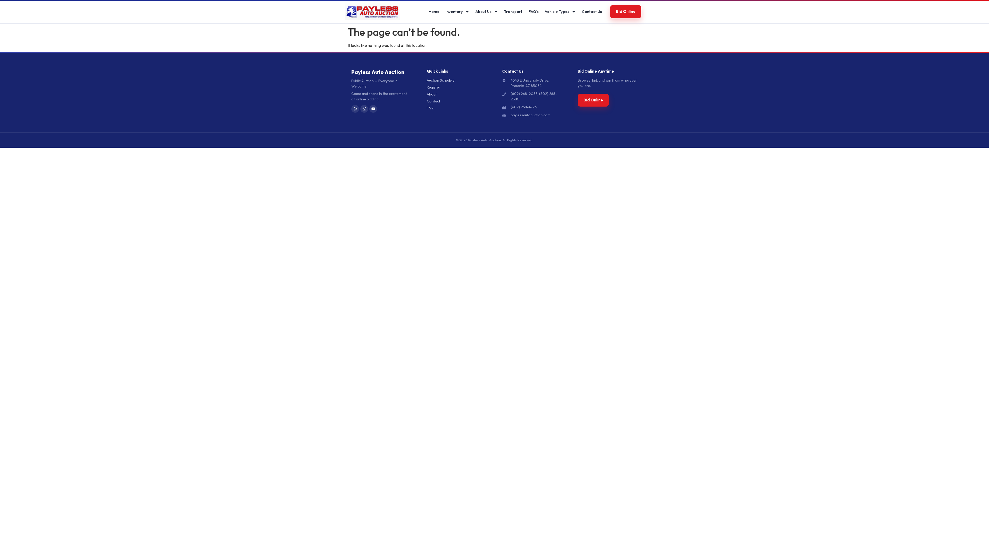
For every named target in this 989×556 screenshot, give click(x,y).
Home (434, 11)
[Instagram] (364, 109)
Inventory (454, 11)
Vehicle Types (557, 11)
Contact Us (592, 11)
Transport (513, 11)
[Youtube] (373, 109)
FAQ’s (533, 11)
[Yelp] (355, 109)
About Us (483, 11)
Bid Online (625, 11)
